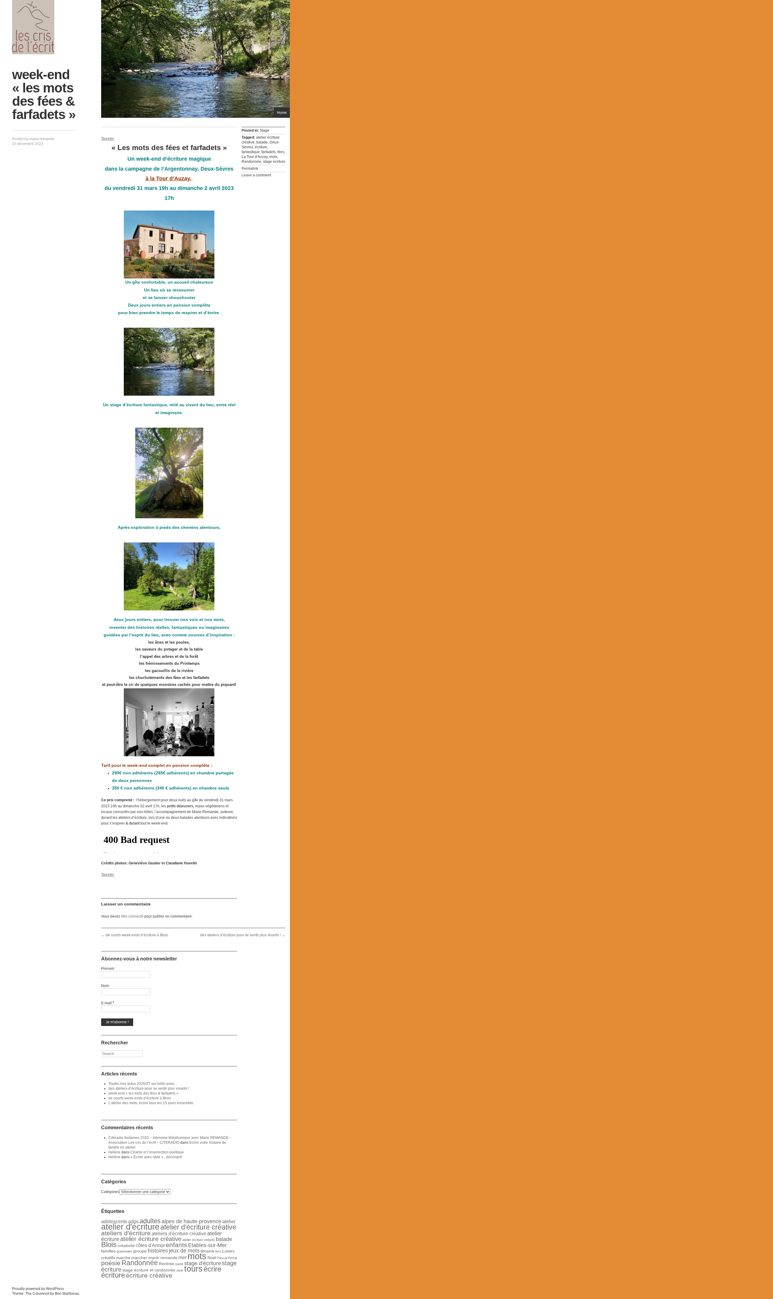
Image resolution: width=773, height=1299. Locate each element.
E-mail (107, 1003)
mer (182, 1257)
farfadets (268, 152)
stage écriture (274, 161)
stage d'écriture (202, 1263)
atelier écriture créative (150, 1239)
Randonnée (251, 161)
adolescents (114, 1221)
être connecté (132, 916)
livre (218, 1251)
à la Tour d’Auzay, (169, 178)
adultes (150, 1221)
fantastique (251, 152)
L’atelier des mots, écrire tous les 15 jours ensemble (150, 1103)
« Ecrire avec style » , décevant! (156, 1157)
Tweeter (107, 139)
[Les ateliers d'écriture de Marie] (33, 27)
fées (280, 152)
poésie (110, 1262)
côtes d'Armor (150, 1245)
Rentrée (166, 1263)
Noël (211, 1257)
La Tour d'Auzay (255, 157)
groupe (140, 1251)
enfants (176, 1244)
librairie (207, 1251)
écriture (261, 147)
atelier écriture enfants (198, 1240)
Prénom (107, 968)
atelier (229, 1221)
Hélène (114, 1152)
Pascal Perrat (227, 1258)
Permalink (250, 168)
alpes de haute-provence (191, 1221)
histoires (158, 1251)
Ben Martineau (67, 1293)
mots (273, 157)
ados (133, 1221)
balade (262, 142)
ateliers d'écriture (126, 1233)
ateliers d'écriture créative (179, 1233)
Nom (105, 986)
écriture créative (149, 1275)
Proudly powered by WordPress (38, 1289)
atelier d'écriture (130, 1226)
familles (108, 1251)
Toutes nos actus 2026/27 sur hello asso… (143, 1084)
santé (179, 1264)
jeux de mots (184, 1251)
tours (193, 1268)
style (179, 1270)
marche (123, 1257)
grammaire (124, 1251)
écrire (212, 1269)
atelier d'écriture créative (198, 1227)
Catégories (110, 1192)
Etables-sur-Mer (207, 1245)
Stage (264, 130)
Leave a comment (256, 175)
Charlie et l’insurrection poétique (157, 1152)
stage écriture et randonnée (148, 1270)
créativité (126, 1245)
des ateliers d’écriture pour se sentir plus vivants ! (242, 935)
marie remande (41, 139)
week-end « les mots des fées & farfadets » (143, 1093)
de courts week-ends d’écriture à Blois (134, 935)
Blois (109, 1244)
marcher (139, 1257)
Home (282, 113)
